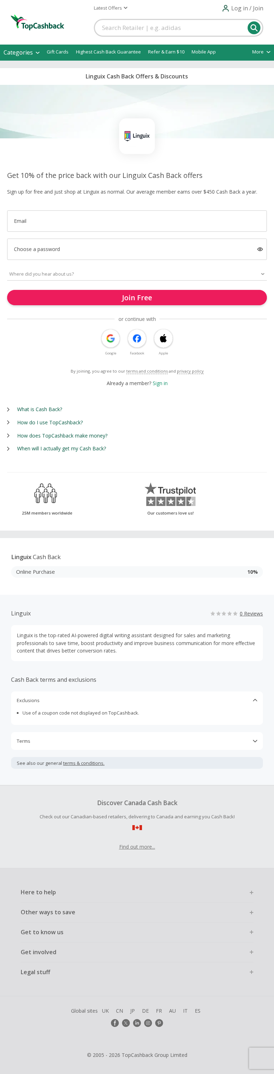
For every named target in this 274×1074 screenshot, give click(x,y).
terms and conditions (147, 371)
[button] (110, 7)
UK (105, 1010)
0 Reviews (251, 613)
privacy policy (190, 371)
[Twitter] (126, 1023)
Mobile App (204, 51)
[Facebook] (115, 1023)
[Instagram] (148, 1023)
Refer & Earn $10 (166, 51)
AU (172, 1010)
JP (132, 1010)
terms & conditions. (84, 763)
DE (145, 1010)
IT (185, 1010)
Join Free (137, 297)
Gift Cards (57, 51)
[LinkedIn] (137, 1023)
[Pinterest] (159, 1023)
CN (119, 1010)
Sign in (160, 383)
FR (159, 1010)
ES (198, 1010)
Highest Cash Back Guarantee (108, 51)
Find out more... (137, 846)
